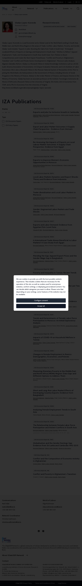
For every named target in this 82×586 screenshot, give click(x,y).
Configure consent (41, 300)
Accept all (41, 306)
